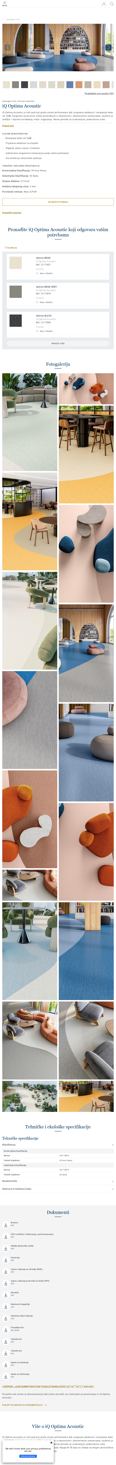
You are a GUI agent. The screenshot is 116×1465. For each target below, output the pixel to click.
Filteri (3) (12, 248)
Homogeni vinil (13, 19)
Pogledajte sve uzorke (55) (99, 93)
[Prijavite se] (104, 4)
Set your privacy (28, 1456)
